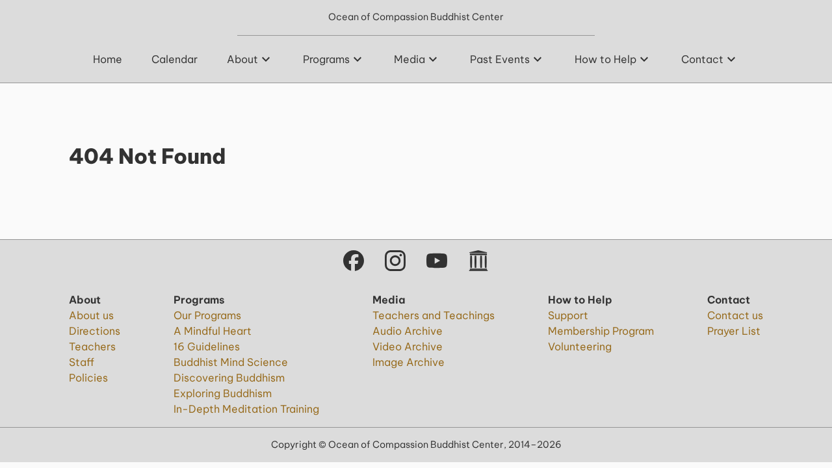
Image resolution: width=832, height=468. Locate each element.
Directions (94, 330)
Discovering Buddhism (229, 377)
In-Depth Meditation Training (246, 408)
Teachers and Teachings (433, 315)
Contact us (735, 315)
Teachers (92, 346)
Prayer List (733, 330)
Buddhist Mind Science (231, 362)
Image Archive (408, 362)
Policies (88, 377)
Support (568, 315)
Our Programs (207, 315)
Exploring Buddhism (223, 393)
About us (91, 315)
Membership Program (601, 330)
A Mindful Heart (213, 330)
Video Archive (407, 346)
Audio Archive (407, 330)
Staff (81, 362)
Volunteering (580, 346)
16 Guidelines (207, 346)
